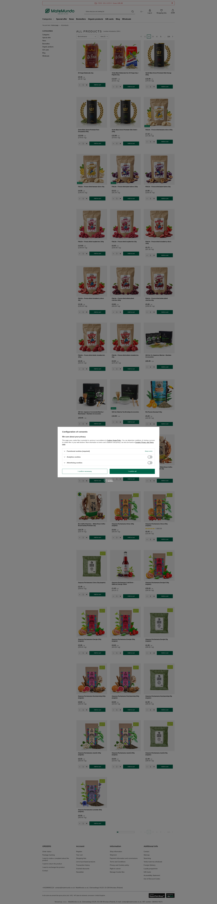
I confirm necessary (85, 471)
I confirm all (132, 471)
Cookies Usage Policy (114, 440)
